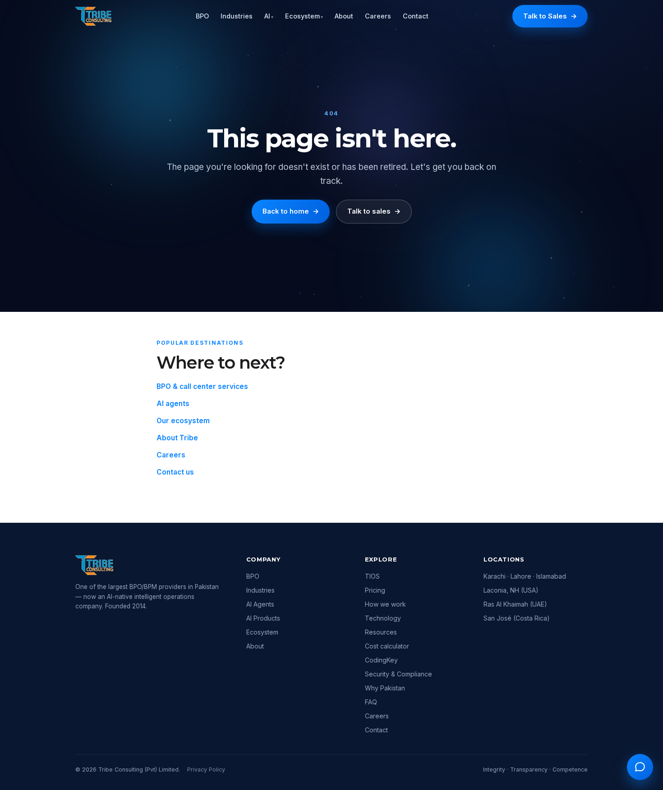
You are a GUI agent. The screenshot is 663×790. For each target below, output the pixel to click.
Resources (381, 632)
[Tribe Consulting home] (93, 16)
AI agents (173, 403)
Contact (415, 16)
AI (268, 16)
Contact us (175, 472)
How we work (385, 604)
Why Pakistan (385, 688)
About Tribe (177, 438)
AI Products (263, 618)
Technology (383, 618)
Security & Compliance (398, 674)
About (344, 16)
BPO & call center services (202, 386)
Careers (378, 16)
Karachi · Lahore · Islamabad (524, 576)
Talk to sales (374, 211)
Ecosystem (304, 16)
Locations (504, 559)
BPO (202, 16)
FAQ (371, 702)
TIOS (372, 576)
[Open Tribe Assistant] (640, 767)
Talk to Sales (550, 16)
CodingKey (381, 660)
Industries (237, 16)
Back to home (290, 211)
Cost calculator (387, 646)
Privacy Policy (206, 769)
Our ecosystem (183, 420)
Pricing (375, 590)
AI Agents (260, 604)
